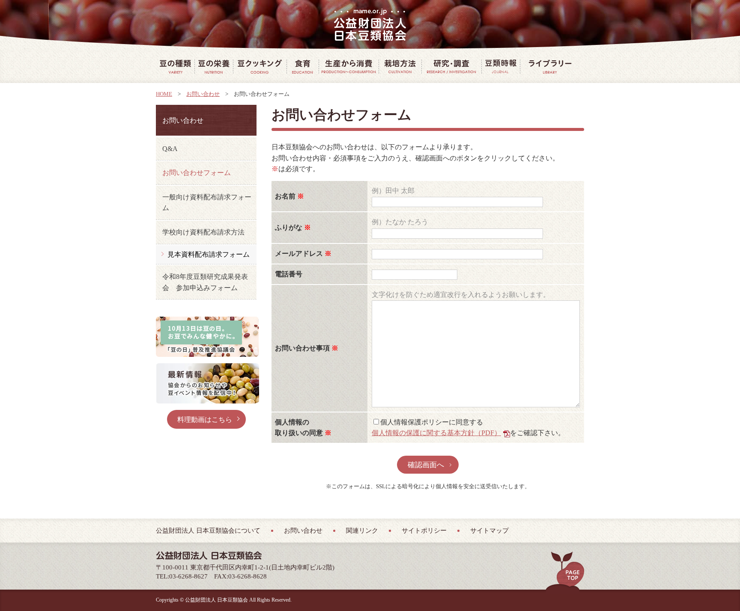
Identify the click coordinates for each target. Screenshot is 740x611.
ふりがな (288, 227)
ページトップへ (567, 569)
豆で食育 (302, 66)
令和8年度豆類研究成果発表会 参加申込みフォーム (205, 282)
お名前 (285, 196)
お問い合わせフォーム (196, 172)
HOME (164, 94)
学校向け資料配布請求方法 (203, 232)
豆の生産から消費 (349, 66)
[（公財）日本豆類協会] (370, 25)
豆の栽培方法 (400, 66)
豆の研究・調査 (451, 66)
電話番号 (288, 274)
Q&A (170, 148)
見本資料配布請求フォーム (208, 254)
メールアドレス (299, 253)
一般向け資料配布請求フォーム (206, 202)
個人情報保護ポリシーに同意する (431, 422)
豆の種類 (175, 66)
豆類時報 (500, 66)
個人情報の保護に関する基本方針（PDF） (436, 432)
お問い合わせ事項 (302, 348)
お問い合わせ (203, 94)
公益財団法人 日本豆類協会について (208, 530)
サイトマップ (489, 530)
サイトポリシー (424, 530)
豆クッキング (259, 66)
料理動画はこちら (204, 419)
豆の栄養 (213, 66)
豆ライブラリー (550, 66)
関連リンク (362, 530)
